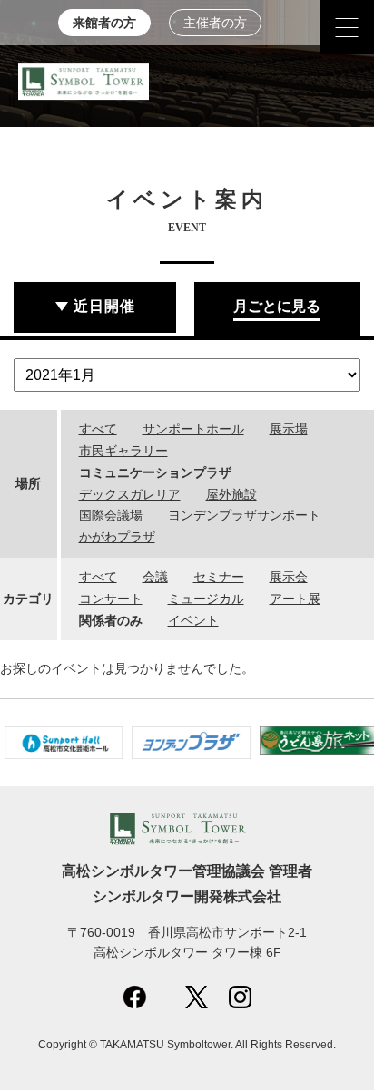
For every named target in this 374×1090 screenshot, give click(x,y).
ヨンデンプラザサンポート (244, 515)
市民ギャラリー (123, 450)
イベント (193, 620)
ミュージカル (206, 598)
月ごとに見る (276, 306)
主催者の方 (215, 23)
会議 (155, 576)
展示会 (289, 576)
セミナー (218, 576)
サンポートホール (193, 429)
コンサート (111, 598)
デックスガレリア (130, 494)
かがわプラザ (117, 537)
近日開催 (104, 306)
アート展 (295, 598)
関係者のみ (111, 620)
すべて (98, 429)
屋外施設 (231, 494)
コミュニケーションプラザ (155, 472)
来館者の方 (104, 23)
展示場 (289, 429)
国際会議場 (111, 515)
